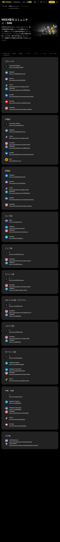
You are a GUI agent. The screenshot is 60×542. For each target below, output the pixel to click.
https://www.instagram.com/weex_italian (19, 338)
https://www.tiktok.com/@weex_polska (19, 380)
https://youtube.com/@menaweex (17, 425)
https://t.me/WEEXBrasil (15, 316)
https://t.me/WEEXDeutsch (15, 264)
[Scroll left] (2, 53)
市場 (24, 2)
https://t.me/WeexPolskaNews (16, 364)
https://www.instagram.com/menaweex (19, 413)
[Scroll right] (37, 2)
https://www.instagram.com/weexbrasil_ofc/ (20, 312)
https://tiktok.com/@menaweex (17, 419)
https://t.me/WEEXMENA (15, 409)
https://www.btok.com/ (15, 160)
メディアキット (25, 6)
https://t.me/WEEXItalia (15, 342)
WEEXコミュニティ (14, 6)
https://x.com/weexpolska (15, 358)
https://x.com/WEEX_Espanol (16, 280)
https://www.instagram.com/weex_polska (19, 374)
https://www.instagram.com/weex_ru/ (18, 231)
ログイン (45, 2)
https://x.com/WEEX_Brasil (15, 306)
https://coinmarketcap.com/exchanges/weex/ (20, 441)
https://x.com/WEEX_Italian (16, 332)
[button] (17, 2)
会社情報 (4, 6)
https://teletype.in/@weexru (16, 238)
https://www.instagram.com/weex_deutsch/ (20, 260)
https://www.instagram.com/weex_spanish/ (20, 286)
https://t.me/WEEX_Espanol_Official (18, 290)
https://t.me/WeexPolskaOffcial (17, 370)
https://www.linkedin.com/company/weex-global (21, 96)
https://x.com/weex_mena (15, 396)
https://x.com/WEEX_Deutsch (16, 254)
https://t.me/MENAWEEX (15, 403)
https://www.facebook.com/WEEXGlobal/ (19, 90)
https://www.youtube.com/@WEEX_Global (19, 103)
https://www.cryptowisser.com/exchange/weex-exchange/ (23, 445)
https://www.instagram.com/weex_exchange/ (20, 109)
